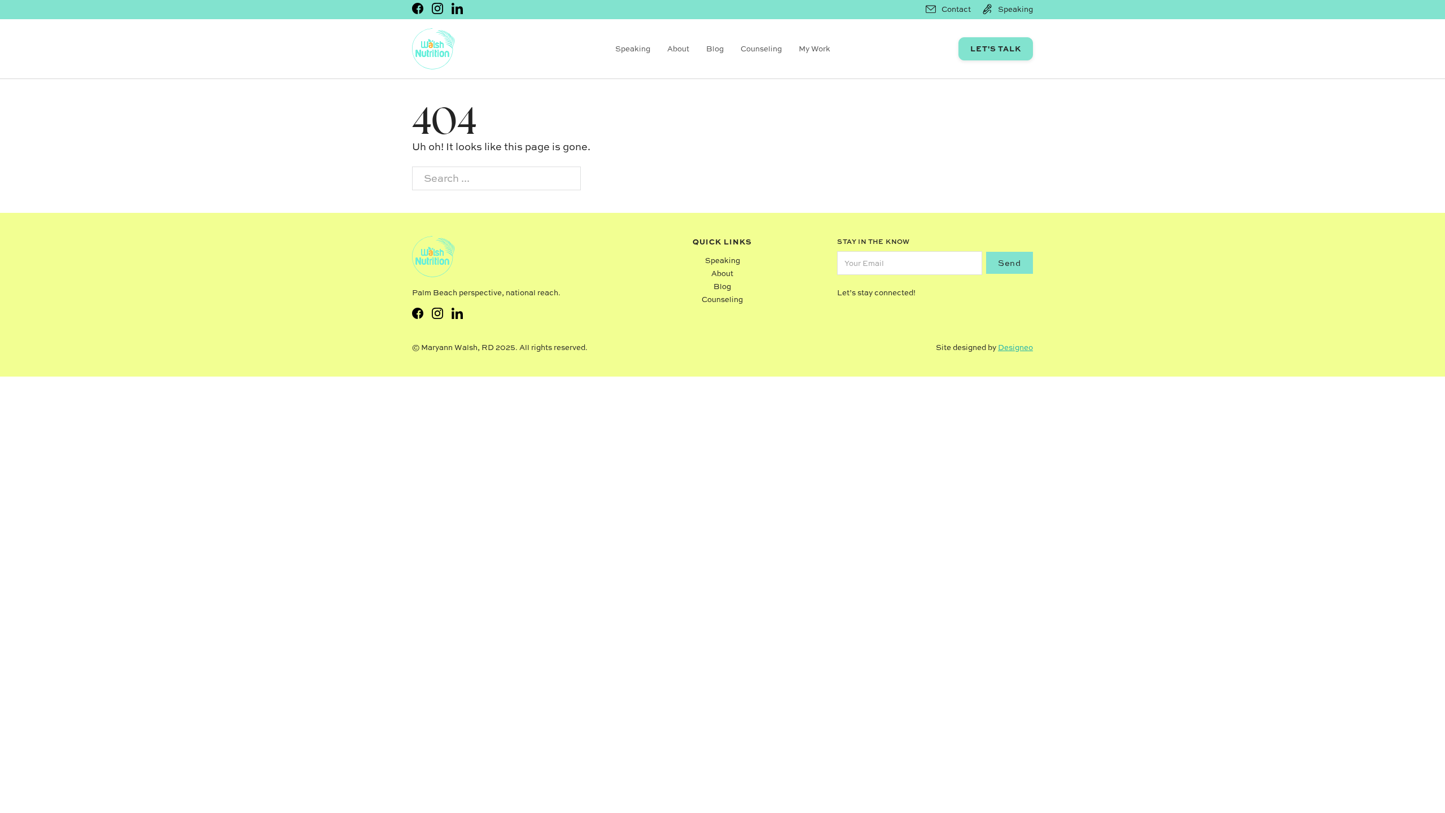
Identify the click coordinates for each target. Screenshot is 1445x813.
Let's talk (995, 48)
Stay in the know (873, 241)
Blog (715, 48)
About (678, 48)
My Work (814, 48)
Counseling (761, 48)
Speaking (632, 48)
